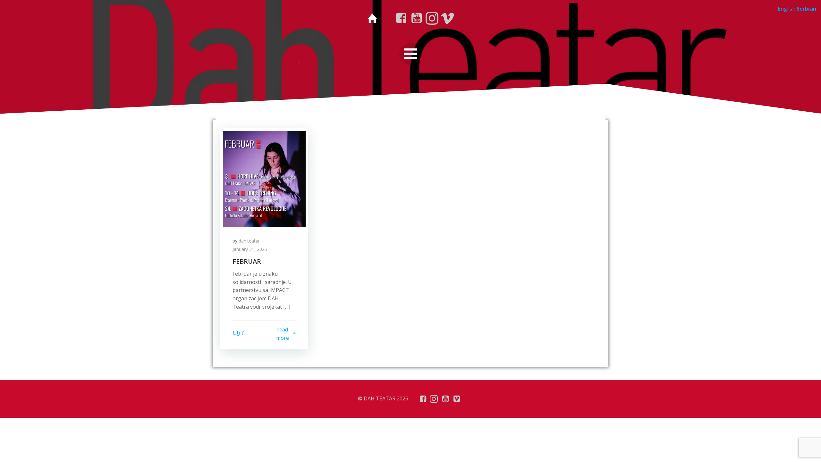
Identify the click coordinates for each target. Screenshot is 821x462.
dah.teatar (249, 241)
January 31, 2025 (250, 249)
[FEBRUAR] (264, 178)
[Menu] (410, 54)
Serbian (806, 8)
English (786, 8)
